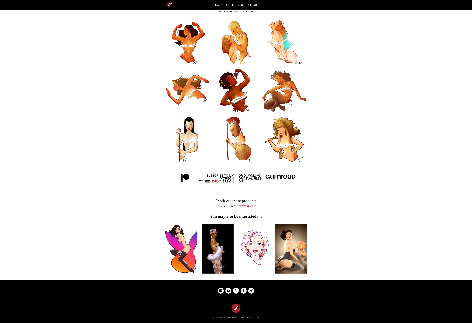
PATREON (230, 5)
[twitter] (236, 291)
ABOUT (241, 5)
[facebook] (244, 291)
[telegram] (251, 291)
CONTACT (252, 5)
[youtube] (228, 291)
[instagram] (221, 291)
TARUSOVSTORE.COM (243, 206)
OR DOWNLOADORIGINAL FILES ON (250, 178)
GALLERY (218, 5)
